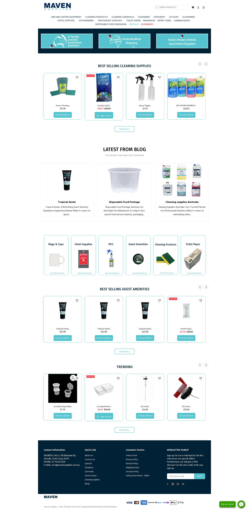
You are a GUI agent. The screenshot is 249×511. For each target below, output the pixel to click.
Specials (88, 463)
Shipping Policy (132, 467)
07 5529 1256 (58, 462)
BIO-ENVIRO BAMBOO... (186, 105)
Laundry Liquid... (103, 105)
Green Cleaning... (63, 105)
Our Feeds (89, 471)
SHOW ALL (124, 129)
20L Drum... (145, 406)
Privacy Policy (132, 459)
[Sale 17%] (104, 87)
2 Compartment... (104, 406)
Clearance (89, 467)
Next (206, 64)
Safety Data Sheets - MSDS (137, 475)
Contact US (90, 459)
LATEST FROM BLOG (124, 149)
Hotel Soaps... (186, 329)
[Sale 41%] (104, 388)
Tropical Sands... (62, 329)
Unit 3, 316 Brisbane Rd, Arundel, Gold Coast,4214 (60, 457)
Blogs (87, 483)
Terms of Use (131, 455)
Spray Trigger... (145, 105)
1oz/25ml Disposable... (62, 406)
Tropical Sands (67, 202)
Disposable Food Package (124, 202)
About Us (89, 455)
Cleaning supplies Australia (182, 202)
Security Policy (132, 471)
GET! (199, 476)
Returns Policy (132, 463)
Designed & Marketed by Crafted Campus (99, 507)
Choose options (62, 115)
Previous (200, 64)
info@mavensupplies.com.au (66, 465)
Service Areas (90, 475)
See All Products (57, 273)
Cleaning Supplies (92, 479)
